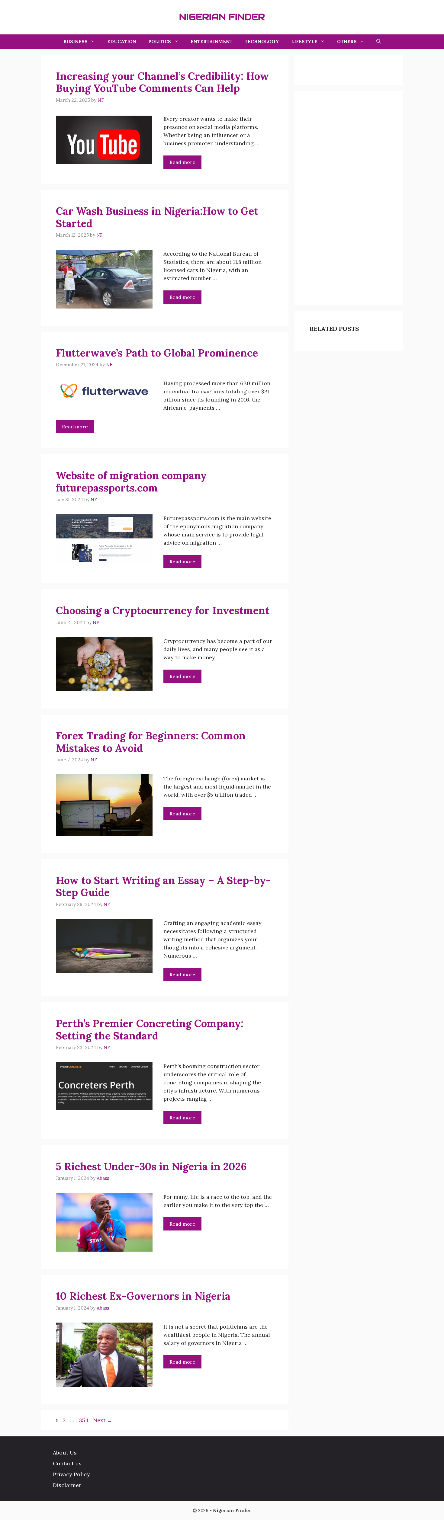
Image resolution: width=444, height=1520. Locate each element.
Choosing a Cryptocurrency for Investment (162, 610)
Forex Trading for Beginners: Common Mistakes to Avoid (151, 741)
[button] (378, 41)
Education (121, 41)
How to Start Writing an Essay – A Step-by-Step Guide (163, 886)
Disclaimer (67, 1485)
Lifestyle (304, 41)
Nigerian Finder (222, 16)
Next (102, 1420)
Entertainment (212, 41)
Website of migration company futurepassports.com (131, 481)
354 (84, 1420)
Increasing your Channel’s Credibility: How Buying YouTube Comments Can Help (162, 82)
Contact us (67, 1463)
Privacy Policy (71, 1474)
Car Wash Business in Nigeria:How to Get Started (157, 217)
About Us (65, 1452)
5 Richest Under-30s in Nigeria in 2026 (151, 1166)
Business (75, 41)
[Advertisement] (355, 196)
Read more (182, 162)
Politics (159, 41)
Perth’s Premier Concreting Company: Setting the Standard (149, 1029)
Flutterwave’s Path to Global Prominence (157, 352)
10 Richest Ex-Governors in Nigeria (143, 1295)
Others (347, 41)
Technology (262, 41)
